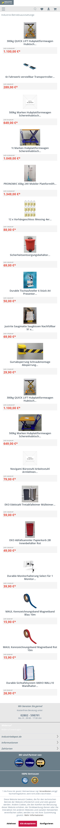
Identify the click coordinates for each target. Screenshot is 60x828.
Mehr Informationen (33, 815)
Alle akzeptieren (28, 823)
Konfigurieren (46, 823)
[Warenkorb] (55, 9)
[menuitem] (4, 9)
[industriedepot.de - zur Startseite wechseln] (7, 2)
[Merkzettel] (42, 9)
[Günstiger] (29, 762)
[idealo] (19, 762)
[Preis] (40, 762)
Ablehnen (11, 823)
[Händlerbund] (25, 780)
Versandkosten (45, 791)
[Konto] (48, 9)
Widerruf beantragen (11, 729)
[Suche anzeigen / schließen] (35, 9)
